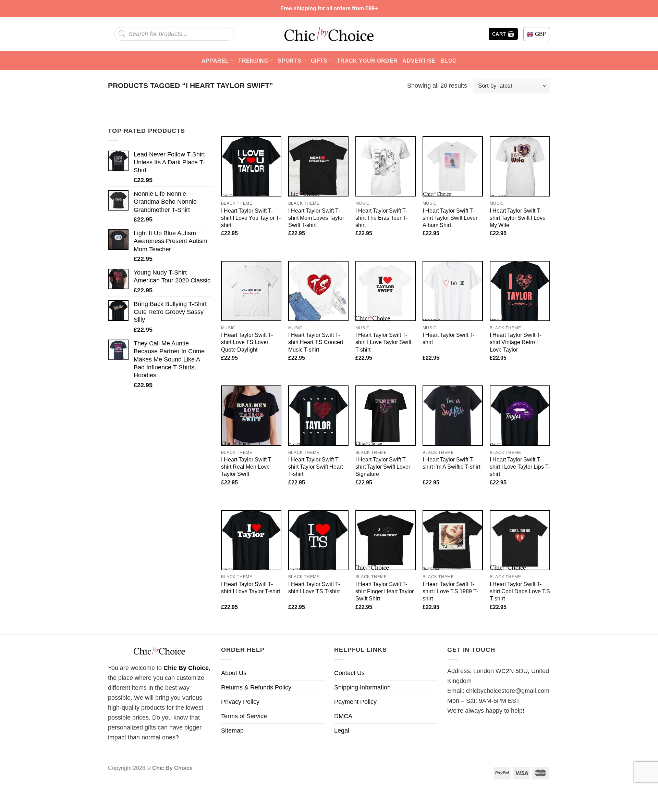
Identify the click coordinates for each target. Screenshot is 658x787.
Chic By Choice (186, 667)
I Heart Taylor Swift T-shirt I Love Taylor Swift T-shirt (383, 342)
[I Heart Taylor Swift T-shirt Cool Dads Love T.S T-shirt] (519, 540)
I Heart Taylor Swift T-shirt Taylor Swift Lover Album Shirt (450, 217)
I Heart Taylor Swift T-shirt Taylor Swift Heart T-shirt (315, 466)
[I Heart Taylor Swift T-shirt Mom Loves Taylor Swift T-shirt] (318, 166)
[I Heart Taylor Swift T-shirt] (452, 291)
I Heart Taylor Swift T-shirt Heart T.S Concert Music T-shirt (315, 342)
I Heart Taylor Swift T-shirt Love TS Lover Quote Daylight (247, 342)
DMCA (343, 716)
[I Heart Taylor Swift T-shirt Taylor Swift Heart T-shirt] (318, 415)
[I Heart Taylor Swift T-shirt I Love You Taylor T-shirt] (251, 166)
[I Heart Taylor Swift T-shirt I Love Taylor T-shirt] (251, 540)
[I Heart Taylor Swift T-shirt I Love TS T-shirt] (318, 540)
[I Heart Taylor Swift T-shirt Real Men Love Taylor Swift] (251, 415)
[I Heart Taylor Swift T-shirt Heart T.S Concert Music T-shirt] (318, 291)
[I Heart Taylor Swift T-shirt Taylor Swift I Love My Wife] (519, 166)
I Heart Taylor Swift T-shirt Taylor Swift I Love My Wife (518, 217)
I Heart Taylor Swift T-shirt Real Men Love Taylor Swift (247, 466)
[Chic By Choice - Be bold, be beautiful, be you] (329, 34)
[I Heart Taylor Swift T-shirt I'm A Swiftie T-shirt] (452, 415)
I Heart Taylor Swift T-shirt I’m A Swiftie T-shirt (451, 463)
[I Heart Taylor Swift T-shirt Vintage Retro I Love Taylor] (519, 291)
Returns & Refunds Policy (256, 687)
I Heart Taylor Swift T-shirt (448, 338)
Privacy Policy (240, 701)
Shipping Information (362, 687)
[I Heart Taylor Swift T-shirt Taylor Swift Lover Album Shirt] (452, 166)
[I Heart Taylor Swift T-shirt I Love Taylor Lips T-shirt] (519, 415)
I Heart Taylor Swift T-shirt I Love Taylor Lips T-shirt (520, 466)
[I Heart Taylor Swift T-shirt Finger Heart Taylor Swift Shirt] (385, 540)
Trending (253, 61)
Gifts (319, 61)
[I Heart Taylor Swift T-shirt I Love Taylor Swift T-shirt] (385, 291)
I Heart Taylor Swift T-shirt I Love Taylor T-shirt (250, 587)
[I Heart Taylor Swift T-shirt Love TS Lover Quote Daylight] (251, 291)
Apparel (215, 61)
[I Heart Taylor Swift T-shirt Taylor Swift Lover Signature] (385, 415)
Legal (341, 730)
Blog (448, 61)
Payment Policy (355, 701)
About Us (233, 673)
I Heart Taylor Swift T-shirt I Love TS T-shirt (314, 587)
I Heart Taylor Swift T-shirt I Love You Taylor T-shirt (251, 217)
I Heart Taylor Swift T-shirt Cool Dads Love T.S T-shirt (520, 591)
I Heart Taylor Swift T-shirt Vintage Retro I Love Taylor (515, 342)
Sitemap (232, 730)
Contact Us (349, 673)
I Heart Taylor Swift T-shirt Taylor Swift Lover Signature (382, 466)
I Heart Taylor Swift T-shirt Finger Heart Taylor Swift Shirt (384, 591)
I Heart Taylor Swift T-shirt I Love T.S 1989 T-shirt (450, 591)
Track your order (367, 61)
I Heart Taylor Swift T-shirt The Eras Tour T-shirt (381, 217)
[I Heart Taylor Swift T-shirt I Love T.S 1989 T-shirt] (452, 540)
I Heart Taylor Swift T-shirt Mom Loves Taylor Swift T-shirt (316, 217)
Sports (289, 61)
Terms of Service (244, 716)
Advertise (419, 61)
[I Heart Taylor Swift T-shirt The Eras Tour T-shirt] (385, 166)
